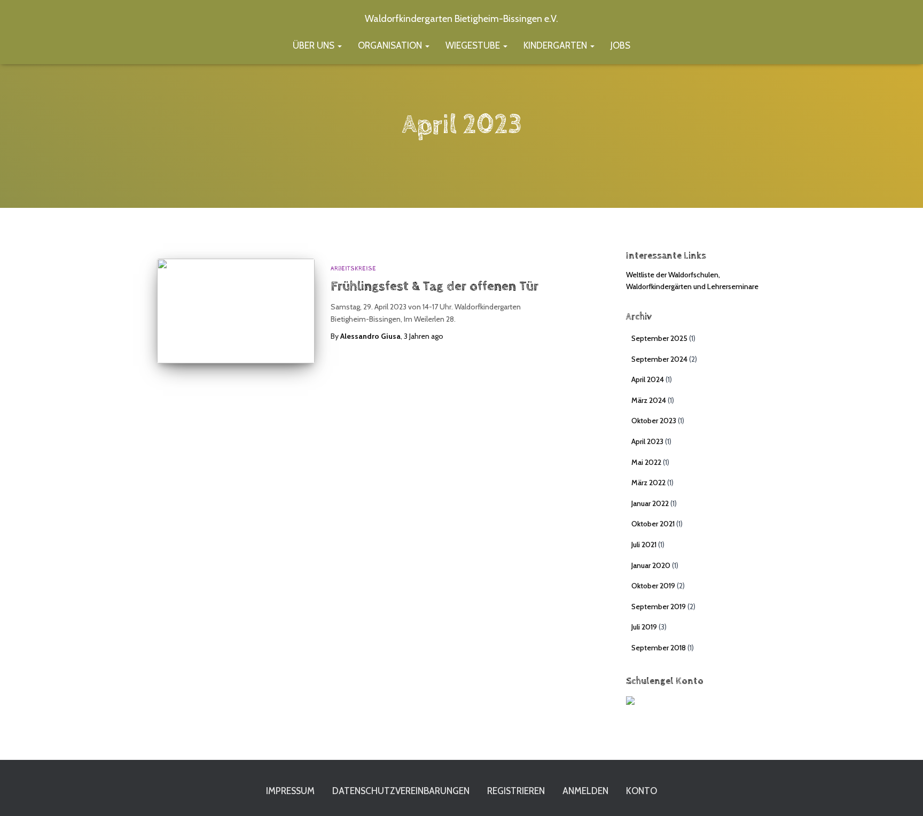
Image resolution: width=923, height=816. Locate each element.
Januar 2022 (650, 503)
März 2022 (648, 482)
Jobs (620, 45)
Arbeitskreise (353, 269)
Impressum (290, 791)
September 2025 (659, 338)
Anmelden (585, 791)
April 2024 (647, 379)
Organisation (391, 45)
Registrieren (516, 791)
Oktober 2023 (653, 420)
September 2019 (658, 606)
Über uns (315, 45)
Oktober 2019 (653, 585)
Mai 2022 (646, 462)
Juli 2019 (644, 627)
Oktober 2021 (653, 524)
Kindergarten (556, 45)
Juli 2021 (643, 544)
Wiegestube (473, 45)
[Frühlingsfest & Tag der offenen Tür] (236, 311)
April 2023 (647, 441)
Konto (641, 791)
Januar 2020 (650, 565)
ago (423, 336)
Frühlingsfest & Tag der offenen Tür (434, 286)
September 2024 (659, 359)
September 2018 (658, 647)
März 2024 (648, 400)
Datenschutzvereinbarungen (401, 791)
